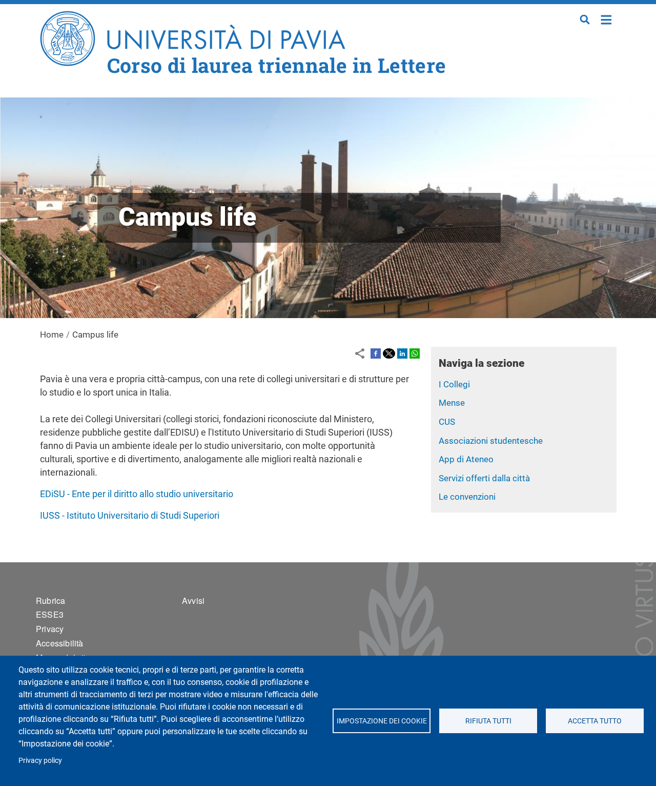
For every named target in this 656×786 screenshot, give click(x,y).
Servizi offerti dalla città (484, 478)
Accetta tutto (595, 721)
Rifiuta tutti (488, 721)
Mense (452, 403)
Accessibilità (60, 643)
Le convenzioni (467, 497)
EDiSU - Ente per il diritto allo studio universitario (136, 493)
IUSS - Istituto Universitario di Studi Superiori (129, 515)
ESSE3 (50, 614)
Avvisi (193, 600)
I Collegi (454, 384)
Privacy (50, 629)
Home (606, 18)
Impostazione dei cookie (381, 721)
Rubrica (50, 600)
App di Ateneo (466, 459)
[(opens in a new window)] (376, 353)
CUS (447, 422)
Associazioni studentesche (491, 441)
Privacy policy (40, 760)
